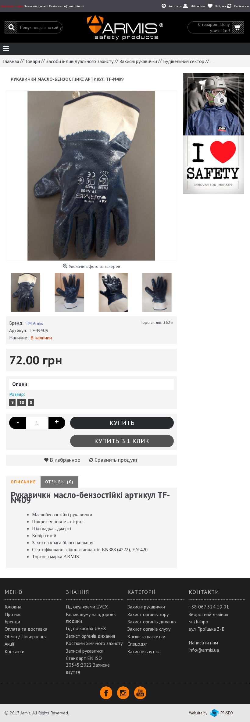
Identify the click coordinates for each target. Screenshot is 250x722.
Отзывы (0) (59, 482)
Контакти (14, 651)
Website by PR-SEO (211, 713)
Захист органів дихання (90, 636)
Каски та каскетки (146, 636)
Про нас (13, 614)
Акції (9, 644)
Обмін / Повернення (26, 636)
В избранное (65, 460)
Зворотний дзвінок (208, 614)
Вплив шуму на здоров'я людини (91, 617)
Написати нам (203, 643)
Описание (23, 482)
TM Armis (34, 323)
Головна (13, 607)
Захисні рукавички (84, 651)
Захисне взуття (143, 651)
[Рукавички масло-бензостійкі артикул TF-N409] (91, 175)
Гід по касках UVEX (86, 628)
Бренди (12, 622)
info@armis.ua (204, 650)
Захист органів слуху (148, 629)
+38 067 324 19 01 (209, 607)
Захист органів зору (148, 614)
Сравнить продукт (116, 460)
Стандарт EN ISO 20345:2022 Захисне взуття (88, 665)
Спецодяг (137, 644)
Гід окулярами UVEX (87, 607)
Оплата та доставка (26, 629)
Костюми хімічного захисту (94, 643)
